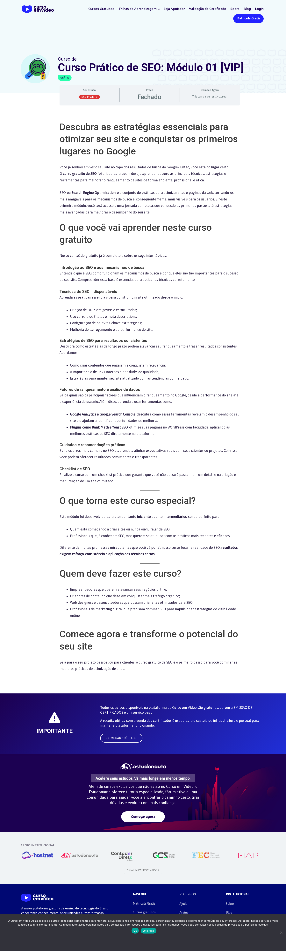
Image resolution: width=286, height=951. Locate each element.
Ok (135, 930)
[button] (159, 9)
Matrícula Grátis (248, 18)
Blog (247, 9)
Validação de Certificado (207, 9)
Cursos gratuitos (144, 912)
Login (259, 9)
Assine (184, 912)
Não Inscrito (89, 97)
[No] (281, 932)
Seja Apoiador (174, 9)
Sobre (235, 9)
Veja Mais (148, 930)
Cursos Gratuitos (101, 9)
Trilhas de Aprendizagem (137, 9)
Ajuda (183, 903)
